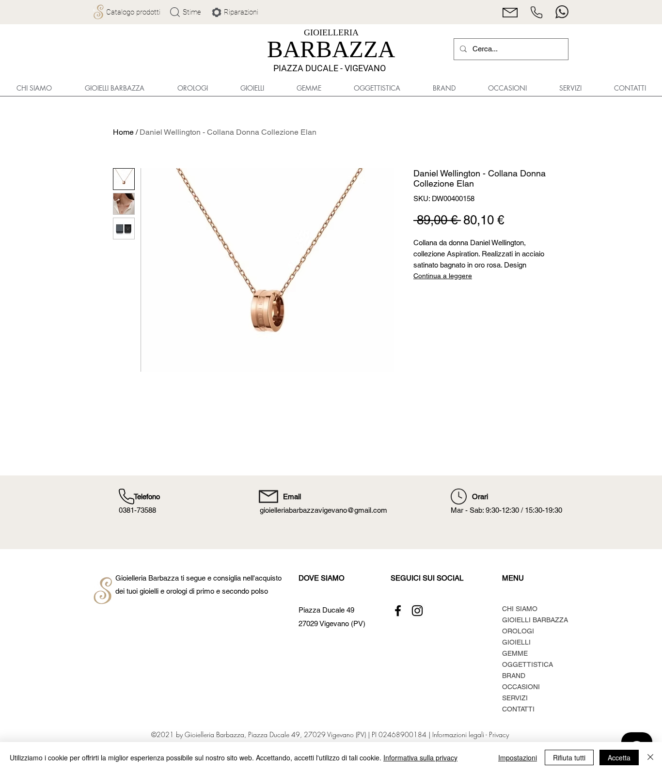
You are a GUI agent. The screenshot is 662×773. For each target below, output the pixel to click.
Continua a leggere (442, 276)
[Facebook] (398, 610)
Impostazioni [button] (517, 757)
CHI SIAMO (519, 609)
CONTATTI (518, 709)
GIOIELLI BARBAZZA (535, 620)
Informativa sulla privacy (420, 757)
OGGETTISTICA (527, 664)
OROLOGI (518, 631)
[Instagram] (417, 610)
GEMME (515, 653)
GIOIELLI (516, 642)
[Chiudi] (650, 757)
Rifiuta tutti (569, 757)
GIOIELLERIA (331, 32)
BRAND (513, 675)
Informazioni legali (458, 734)
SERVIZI (515, 698)
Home (123, 132)
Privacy (499, 734)
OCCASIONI (521, 687)
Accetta (619, 757)
